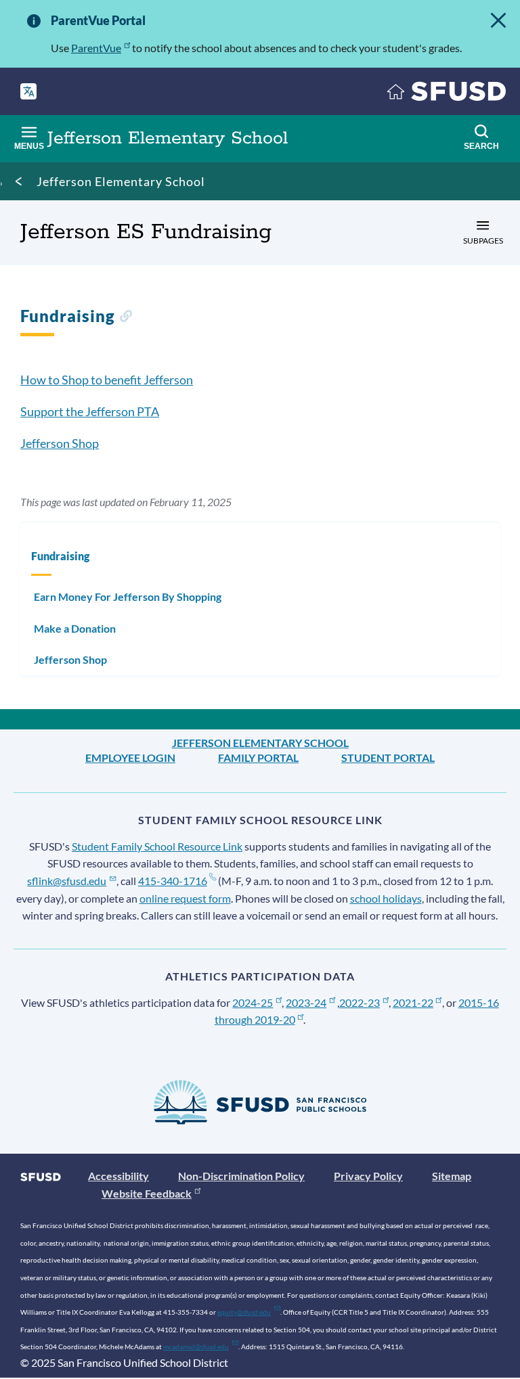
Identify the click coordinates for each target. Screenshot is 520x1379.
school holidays (386, 898)
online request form (185, 898)
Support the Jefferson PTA (89, 411)
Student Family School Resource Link (157, 846)
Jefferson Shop (59, 443)
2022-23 (359, 1002)
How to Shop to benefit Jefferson (106, 379)
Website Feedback (147, 1193)
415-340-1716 (172, 880)
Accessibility (118, 1175)
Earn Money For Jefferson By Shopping (127, 596)
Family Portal (258, 757)
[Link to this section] (125, 317)
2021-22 (413, 1002)
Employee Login (130, 757)
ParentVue (96, 47)
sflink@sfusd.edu (66, 880)
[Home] (446, 94)
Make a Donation (75, 628)
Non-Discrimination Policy (241, 1175)
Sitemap (451, 1175)
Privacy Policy (368, 1175)
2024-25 (252, 1002)
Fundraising (60, 555)
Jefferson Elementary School (121, 181)
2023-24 (306, 1002)
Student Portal (388, 757)
